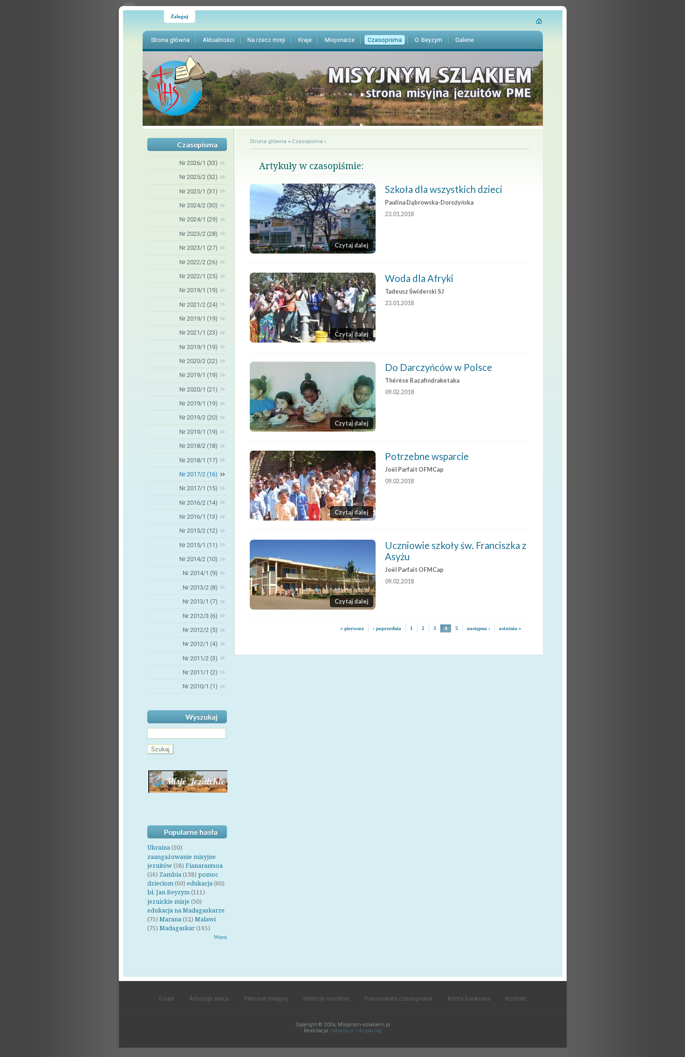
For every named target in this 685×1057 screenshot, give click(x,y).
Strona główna (268, 141)
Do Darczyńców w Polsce (438, 367)
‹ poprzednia (387, 628)
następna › (478, 628)
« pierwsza (352, 628)
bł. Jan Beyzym (168, 892)
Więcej (220, 937)
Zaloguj (179, 16)
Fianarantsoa (204, 865)
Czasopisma (307, 141)
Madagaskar (177, 928)
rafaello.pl (342, 1031)
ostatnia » (510, 628)
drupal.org (370, 1031)
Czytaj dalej (352, 245)
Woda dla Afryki (419, 278)
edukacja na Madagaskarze (186, 910)
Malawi (205, 919)
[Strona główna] (539, 21)
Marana (170, 919)
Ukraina (158, 847)
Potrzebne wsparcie (427, 456)
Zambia (170, 874)
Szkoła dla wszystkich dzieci (443, 189)
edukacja (199, 883)
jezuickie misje (168, 901)
